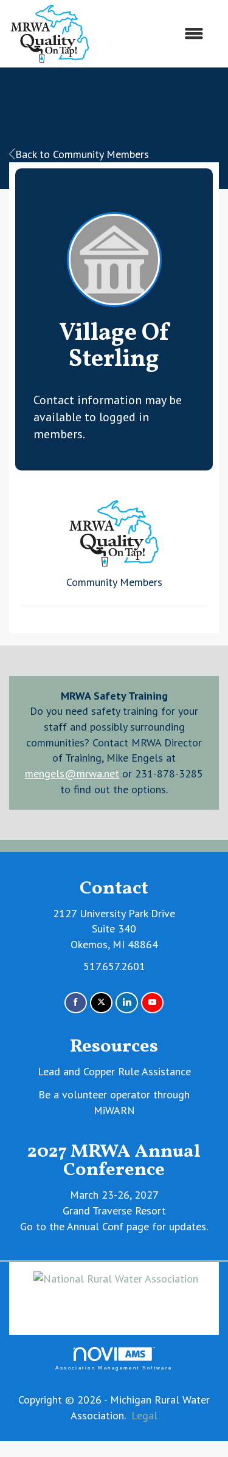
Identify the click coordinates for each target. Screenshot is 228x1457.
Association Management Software (113, 1368)
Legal (144, 1415)
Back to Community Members (82, 154)
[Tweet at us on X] (101, 1002)
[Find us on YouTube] (152, 1002)
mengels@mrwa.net (72, 773)
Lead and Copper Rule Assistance (114, 1071)
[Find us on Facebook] (75, 1002)
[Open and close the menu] (153, 34)
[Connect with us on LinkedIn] (127, 1002)
